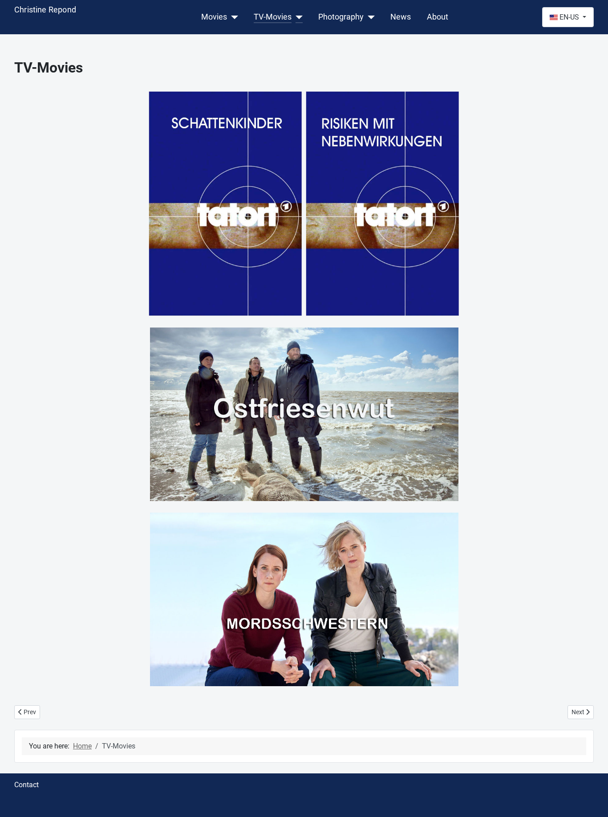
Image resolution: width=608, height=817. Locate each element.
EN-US (569, 17)
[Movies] (232, 17)
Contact (26, 785)
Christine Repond (45, 9)
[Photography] (369, 17)
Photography (341, 16)
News (400, 16)
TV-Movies (273, 16)
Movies (214, 16)
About (437, 16)
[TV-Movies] (297, 17)
